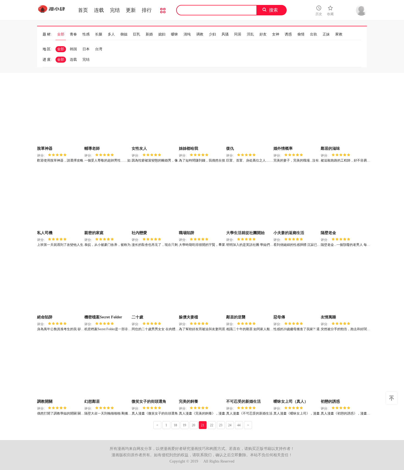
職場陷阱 (186, 233)
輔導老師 (92, 148)
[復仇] (249, 114)
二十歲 (137, 317)
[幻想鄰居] (107, 367)
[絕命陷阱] (60, 282)
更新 (131, 10)
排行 (147, 10)
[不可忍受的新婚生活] (249, 367)
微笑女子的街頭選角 (149, 401)
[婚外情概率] (296, 114)
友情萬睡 (328, 317)
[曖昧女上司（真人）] (296, 367)
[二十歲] (155, 282)
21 (202, 425)
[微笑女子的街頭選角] (155, 367)
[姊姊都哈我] (202, 114)
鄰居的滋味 (330, 148)
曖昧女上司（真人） (290, 401)
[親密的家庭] (107, 198)
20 (193, 425)
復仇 (230, 148)
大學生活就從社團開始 (245, 233)
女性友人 (139, 148)
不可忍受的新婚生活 (243, 401)
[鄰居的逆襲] (249, 282)
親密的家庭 (94, 233)
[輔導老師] (107, 114)
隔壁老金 (328, 233)
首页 (83, 10)
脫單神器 (44, 148)
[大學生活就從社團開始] (249, 198)
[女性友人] (155, 114)
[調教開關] (60, 367)
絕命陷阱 (44, 317)
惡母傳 (279, 317)
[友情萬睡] (344, 282)
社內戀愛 (139, 233)
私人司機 (44, 233)
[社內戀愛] (155, 198)
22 (211, 425)
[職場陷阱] (202, 198)
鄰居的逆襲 (235, 317)
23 (220, 425)
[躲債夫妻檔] (202, 282)
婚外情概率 (283, 148)
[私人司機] (60, 198)
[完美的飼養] (202, 367)
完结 (115, 10)
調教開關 (44, 401)
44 (238, 425)
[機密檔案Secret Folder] (107, 282)
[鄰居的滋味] (344, 114)
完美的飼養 (188, 401)
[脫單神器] (60, 114)
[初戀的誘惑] (344, 367)
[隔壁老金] (344, 198)
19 (184, 425)
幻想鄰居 (92, 401)
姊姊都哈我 (188, 148)
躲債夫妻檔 (188, 317)
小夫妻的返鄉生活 (288, 233)
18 (175, 425)
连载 (99, 10)
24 (229, 425)
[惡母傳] (296, 282)
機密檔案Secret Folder (103, 317)
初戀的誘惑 (330, 401)
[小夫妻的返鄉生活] (296, 198)
